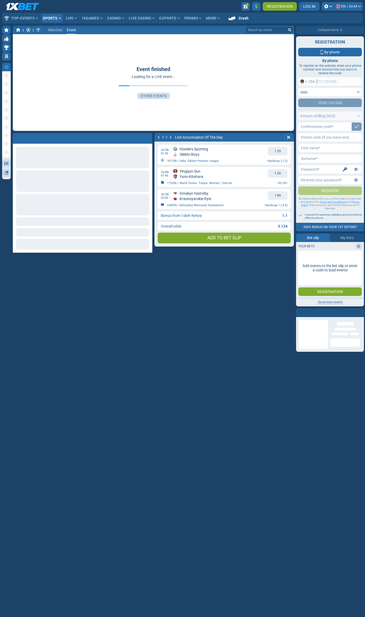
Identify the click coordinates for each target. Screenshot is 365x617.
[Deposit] (256, 6)
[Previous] (159, 137)
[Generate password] (345, 169)
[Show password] (356, 169)
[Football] (28, 30)
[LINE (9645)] (18, 30)
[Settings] (328, 6)
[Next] (171, 137)
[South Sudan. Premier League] (38, 30)
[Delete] (288, 137)
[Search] (289, 30)
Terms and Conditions (333, 201)
